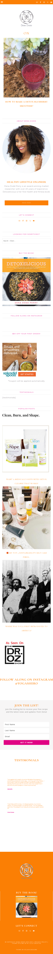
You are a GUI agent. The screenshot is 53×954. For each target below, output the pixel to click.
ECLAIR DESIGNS (30, 949)
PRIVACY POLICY (41, 942)
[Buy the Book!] (26, 907)
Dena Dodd (26, 18)
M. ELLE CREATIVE (34, 943)
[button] (26, 2)
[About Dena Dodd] (26, 149)
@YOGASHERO (26, 683)
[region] (26, 807)
